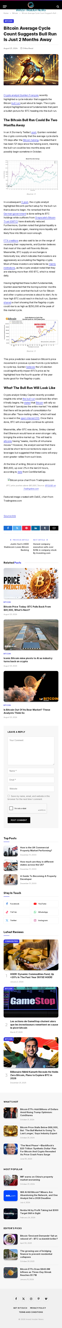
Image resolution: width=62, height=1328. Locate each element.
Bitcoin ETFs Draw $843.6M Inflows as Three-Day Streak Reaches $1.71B (35, 1272)
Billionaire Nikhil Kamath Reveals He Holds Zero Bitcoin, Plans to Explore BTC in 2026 (34, 1075)
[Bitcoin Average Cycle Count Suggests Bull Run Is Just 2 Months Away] (31, 84)
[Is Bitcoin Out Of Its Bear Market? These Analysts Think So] (31, 686)
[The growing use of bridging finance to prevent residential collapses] (11, 1254)
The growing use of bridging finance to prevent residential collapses (36, 1254)
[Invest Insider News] (31, 6)
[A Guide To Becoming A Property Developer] (11, 879)
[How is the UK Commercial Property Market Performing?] (11, 851)
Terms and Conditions (31, 1312)
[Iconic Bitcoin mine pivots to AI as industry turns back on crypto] (31, 634)
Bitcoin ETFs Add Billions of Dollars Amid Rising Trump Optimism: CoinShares (39, 1112)
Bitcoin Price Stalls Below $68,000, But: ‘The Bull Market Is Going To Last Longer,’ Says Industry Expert (39, 1130)
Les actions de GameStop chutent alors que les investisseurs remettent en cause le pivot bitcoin (34, 1024)
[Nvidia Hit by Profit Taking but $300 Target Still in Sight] (11, 1213)
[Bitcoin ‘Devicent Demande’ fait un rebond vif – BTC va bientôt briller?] (11, 1239)
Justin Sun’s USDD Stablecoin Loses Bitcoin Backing (16, 547)
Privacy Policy (38, 1308)
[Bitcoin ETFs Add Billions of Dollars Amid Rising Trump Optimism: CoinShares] (11, 1112)
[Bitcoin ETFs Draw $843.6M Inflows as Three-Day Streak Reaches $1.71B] (11, 1272)
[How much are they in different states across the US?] (11, 865)
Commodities (11, 941)
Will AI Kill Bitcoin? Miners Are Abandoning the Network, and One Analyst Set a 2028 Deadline (39, 1195)
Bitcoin (8, 21)
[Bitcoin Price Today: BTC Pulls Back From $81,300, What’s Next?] (31, 583)
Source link (10, 516)
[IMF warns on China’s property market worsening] (11, 1180)
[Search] (57, 6)
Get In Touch (20, 1308)
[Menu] (5, 6)
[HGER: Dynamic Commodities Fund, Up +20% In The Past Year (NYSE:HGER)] (31, 954)
